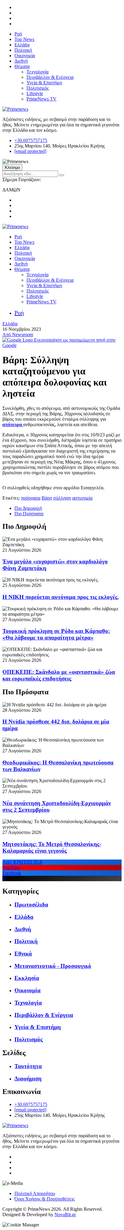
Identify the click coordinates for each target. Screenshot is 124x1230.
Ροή (18, 33)
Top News (24, 39)
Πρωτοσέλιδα (31, 904)
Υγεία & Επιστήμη (44, 82)
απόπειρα (12, 424)
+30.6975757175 (30, 140)
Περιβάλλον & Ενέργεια (49, 77)
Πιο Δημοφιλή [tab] (28, 508)
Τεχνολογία (37, 71)
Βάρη (47, 497)
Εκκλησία (26, 978)
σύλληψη (62, 497)
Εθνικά (23, 953)
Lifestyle (34, 93)
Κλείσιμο (12, 167)
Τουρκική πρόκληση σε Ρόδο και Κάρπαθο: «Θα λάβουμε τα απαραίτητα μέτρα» (56, 634)
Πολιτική (23, 50)
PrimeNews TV (41, 98)
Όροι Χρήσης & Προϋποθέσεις (44, 1198)
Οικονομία (24, 55)
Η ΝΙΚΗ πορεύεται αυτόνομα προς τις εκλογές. (60, 597)
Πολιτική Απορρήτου (34, 1193)
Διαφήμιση (28, 1078)
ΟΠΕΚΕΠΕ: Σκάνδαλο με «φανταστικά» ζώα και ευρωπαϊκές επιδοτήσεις (58, 675)
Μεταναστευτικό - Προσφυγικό (52, 966)
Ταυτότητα (28, 1066)
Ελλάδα (21, 44)
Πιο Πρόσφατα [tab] (28, 513)
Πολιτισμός (37, 88)
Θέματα (21, 66)
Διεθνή (21, 61)
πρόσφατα (30, 497)
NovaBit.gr (65, 1214)
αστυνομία (82, 497)
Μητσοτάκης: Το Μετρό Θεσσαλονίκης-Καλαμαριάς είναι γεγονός (51, 847)
